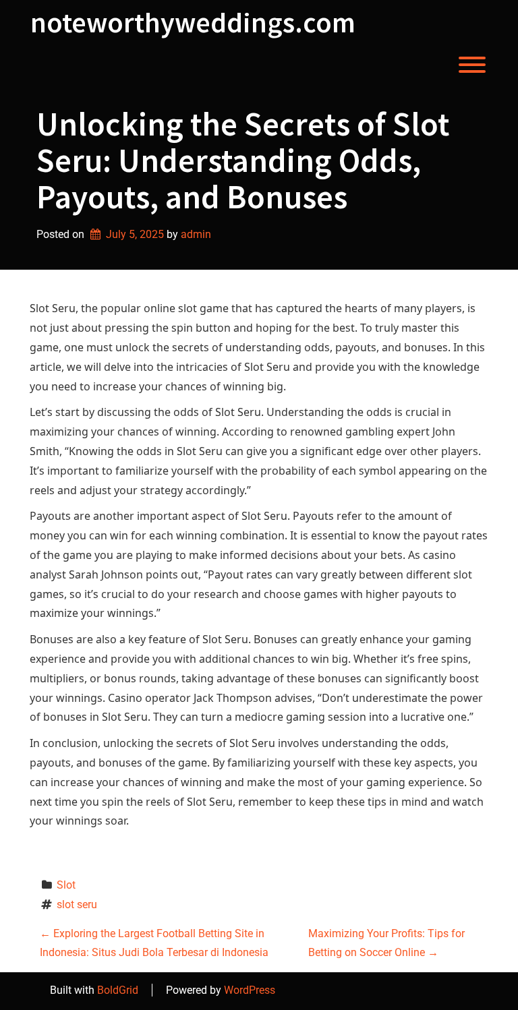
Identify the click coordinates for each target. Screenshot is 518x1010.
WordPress (249, 990)
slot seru (77, 904)
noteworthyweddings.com (192, 22)
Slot (66, 885)
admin (196, 234)
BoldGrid (117, 990)
